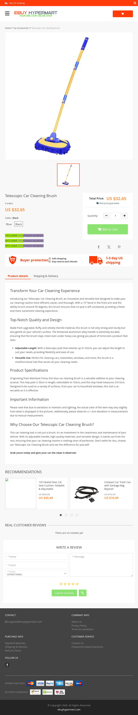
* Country (11, 572)
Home (8, 28)
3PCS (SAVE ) (14, 240)
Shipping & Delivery (45, 276)
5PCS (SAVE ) (14, 245)
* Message (78, 556)
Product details (18, 276)
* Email (12, 565)
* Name (12, 556)
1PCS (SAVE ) (14, 235)
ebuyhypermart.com (69, 709)
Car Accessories (21, 28)
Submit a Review (64, 593)
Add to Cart (109, 229)
